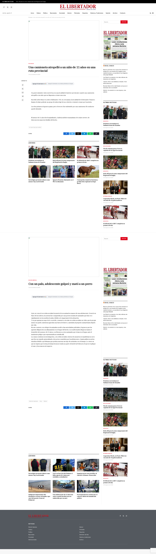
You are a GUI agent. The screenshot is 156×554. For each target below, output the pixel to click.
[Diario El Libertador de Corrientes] (78, 7)
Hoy (41, 401)
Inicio (32, 13)
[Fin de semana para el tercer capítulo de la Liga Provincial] (115, 137)
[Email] (22, 92)
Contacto (122, 13)
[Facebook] (22, 85)
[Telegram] (22, 96)
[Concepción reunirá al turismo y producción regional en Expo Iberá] (88, 171)
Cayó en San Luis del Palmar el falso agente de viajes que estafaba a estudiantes (63, 475)
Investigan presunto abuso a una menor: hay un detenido (39, 180)
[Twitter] (22, 88)
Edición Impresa (32, 280)
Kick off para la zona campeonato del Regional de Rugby (64, 161)
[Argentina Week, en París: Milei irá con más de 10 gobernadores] (115, 187)
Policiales (77, 13)
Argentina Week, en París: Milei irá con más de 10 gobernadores (32, 1)
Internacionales (107, 196)
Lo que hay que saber (35, 127)
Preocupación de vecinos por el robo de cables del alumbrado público (87, 496)
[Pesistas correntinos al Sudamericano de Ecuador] (39, 152)
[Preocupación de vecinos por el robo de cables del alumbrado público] (88, 486)
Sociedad (62, 13)
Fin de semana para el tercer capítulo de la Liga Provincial (112, 149)
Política (45, 13)
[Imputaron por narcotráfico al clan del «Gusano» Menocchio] (88, 465)
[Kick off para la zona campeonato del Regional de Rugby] (64, 152)
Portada (30, 17)
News (45, 401)
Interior (69, 13)
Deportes (85, 13)
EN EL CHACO (109, 66)
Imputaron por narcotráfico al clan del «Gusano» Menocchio (87, 474)
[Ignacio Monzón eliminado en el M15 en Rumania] (64, 171)
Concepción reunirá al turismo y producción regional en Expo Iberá (87, 181)
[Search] (150, 13)
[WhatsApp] (22, 100)
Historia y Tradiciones (96, 13)
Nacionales (53, 13)
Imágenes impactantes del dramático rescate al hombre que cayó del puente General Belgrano (39, 497)
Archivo (115, 13)
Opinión (108, 13)
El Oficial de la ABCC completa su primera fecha (87, 161)
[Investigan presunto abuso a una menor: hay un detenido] (39, 171)
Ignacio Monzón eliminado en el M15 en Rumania (63, 180)
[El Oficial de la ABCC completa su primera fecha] (88, 152)
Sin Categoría (107, 146)
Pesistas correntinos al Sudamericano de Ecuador (36, 161)
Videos (39, 13)
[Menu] (153, 13)
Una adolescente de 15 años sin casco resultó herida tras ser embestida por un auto (63, 496)
